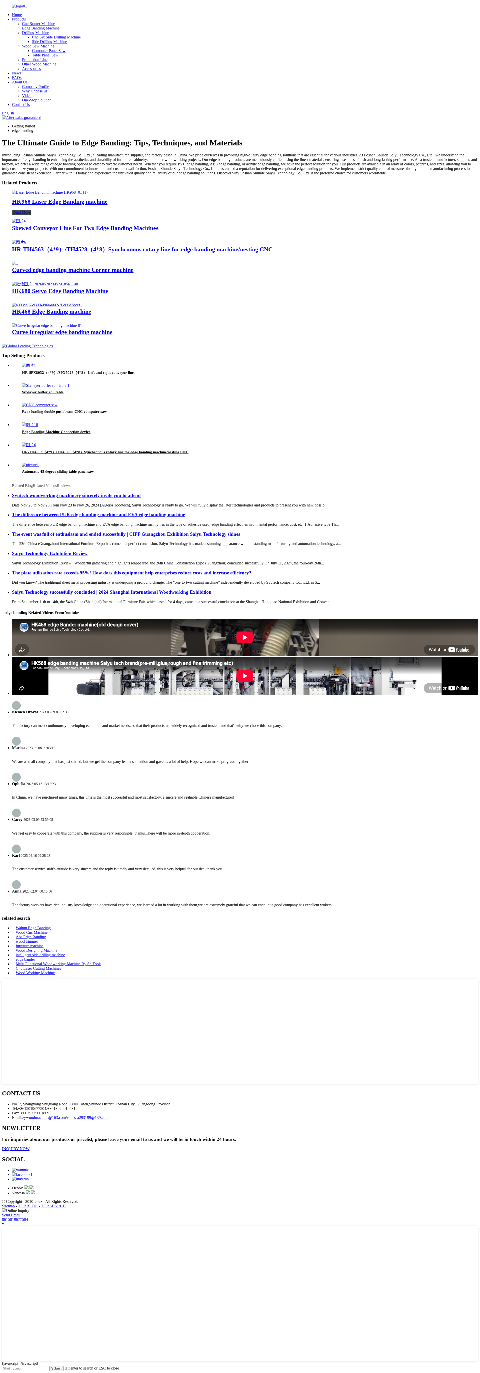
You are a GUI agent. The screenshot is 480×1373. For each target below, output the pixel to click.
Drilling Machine (35, 32)
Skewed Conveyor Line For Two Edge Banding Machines (85, 228)
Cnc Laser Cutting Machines (38, 968)
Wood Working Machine (35, 973)
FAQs (17, 77)
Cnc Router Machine (38, 23)
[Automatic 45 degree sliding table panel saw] (30, 465)
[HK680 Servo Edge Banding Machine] (45, 284)
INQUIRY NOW (16, 1149)
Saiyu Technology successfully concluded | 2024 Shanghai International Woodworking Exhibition (112, 592)
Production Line (35, 59)
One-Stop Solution (37, 100)
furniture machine (30, 946)
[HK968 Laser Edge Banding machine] (50, 192)
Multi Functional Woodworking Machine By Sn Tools (58, 964)
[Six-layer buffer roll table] (46, 385)
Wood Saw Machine (38, 46)
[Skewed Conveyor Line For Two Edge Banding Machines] (19, 221)
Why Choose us (34, 91)
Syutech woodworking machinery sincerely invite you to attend (76, 495)
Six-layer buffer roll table (43, 392)
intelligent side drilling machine (40, 955)
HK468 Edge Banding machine (51, 311)
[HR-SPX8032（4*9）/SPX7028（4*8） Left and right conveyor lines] (29, 365)
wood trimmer (27, 941)
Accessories (31, 68)
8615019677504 (15, 1219)
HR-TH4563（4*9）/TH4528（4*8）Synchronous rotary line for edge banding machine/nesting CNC (142, 249)
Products (19, 19)
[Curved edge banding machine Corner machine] (15, 263)
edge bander (25, 959)
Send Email (11, 1215)
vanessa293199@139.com (87, 1117)
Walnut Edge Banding (33, 928)
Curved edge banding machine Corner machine (73, 270)
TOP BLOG (28, 1206)
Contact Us (21, 104)
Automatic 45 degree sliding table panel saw (58, 471)
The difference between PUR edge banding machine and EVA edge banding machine (98, 514)
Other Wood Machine (39, 64)
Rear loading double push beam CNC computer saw (64, 412)
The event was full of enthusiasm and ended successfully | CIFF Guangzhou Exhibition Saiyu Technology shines (126, 534)
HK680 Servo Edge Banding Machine (60, 291)
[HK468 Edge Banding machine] (47, 305)
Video (27, 95)
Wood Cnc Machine (32, 932)
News (16, 73)
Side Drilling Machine (49, 41)
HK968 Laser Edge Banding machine (60, 201)
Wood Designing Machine (36, 950)
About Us (20, 82)
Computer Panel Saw (49, 50)
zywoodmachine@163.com (44, 1117)
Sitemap (8, 1206)
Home (17, 14)
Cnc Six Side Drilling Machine (56, 37)
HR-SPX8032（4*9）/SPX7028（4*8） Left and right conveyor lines (78, 373)
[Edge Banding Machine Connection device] (30, 425)
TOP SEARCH (53, 1206)
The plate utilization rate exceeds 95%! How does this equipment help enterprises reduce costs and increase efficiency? (132, 572)
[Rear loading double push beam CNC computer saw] (40, 405)
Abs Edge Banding (31, 937)
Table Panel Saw (45, 55)
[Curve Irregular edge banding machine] (47, 325)
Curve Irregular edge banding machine (62, 332)
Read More (21, 212)
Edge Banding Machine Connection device (56, 432)
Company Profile (35, 86)
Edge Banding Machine (41, 28)
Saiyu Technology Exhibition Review (50, 553)
